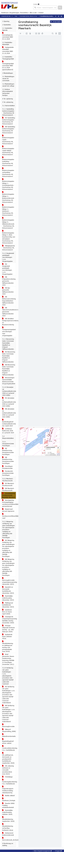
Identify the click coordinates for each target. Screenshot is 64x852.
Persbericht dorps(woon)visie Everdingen (8, 473)
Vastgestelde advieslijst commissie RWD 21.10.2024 (8, 50)
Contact (40, 12)
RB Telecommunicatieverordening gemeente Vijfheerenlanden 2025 (9, 311)
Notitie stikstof (10, 795)
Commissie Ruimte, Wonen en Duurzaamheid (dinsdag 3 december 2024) (38, 16)
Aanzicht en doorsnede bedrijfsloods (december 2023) (8, 590)
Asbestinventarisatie (9, 736)
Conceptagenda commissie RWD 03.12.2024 (7, 37)
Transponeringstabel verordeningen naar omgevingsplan (9, 332)
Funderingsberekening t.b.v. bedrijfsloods (9, 782)
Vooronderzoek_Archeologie (9, 840)
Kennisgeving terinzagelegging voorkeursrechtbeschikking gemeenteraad (9, 503)
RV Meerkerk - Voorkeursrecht (8, 484)
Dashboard (4, 12)
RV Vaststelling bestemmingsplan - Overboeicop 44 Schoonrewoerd (8, 121)
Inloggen (57, 851)
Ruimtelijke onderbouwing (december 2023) (8, 598)
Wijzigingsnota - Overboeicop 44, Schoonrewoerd (8, 248)
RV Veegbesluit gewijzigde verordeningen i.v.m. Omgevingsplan (7, 269)
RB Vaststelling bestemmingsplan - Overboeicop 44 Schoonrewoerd (8, 129)
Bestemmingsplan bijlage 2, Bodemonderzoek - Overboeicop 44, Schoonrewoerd (8, 198)
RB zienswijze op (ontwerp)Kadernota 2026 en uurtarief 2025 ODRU (9, 413)
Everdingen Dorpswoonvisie (7, 467)
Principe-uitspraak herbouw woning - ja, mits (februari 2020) (8, 628)
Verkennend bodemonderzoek (8, 834)
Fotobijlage (9, 777)
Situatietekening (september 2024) (8, 820)
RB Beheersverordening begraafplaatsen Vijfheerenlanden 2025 (9, 301)
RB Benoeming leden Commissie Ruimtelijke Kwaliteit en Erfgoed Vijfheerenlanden (8, 370)
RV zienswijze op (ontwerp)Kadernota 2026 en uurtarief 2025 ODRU (9, 402)
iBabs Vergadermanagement (42, 851)
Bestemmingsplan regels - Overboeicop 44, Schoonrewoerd (8, 140)
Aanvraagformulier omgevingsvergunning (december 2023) (9, 582)
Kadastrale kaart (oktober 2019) (7, 636)
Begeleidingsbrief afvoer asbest (8, 742)
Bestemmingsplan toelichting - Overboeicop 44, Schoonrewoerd (8, 162)
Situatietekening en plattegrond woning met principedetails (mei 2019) (7, 647)
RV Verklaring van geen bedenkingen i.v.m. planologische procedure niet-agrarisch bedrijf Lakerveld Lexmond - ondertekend (8, 694)
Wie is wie (33, 12)
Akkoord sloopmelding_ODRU (9, 730)
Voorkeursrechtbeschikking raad (9, 517)
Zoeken (35, 4)
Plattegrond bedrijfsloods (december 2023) (8, 605)
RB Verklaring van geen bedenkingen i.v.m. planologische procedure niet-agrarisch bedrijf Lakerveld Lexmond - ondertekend (8, 713)
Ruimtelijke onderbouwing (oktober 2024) (7, 812)
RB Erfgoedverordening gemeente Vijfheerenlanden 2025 (9, 281)
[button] (60, 8)
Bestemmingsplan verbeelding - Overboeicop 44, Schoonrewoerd (8, 173)
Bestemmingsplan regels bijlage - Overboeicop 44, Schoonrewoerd (8, 151)
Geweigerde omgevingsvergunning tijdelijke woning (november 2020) (9, 619)
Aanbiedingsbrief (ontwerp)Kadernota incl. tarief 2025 (9, 424)
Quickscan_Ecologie (8, 800)
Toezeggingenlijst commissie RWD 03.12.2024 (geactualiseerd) (8, 66)
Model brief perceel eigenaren (8, 510)
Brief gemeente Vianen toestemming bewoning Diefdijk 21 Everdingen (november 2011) (8, 659)
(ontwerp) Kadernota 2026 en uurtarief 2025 (8, 430)
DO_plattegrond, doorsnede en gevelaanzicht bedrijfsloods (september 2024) (8, 759)
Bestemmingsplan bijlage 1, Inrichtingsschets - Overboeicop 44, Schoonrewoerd (8, 185)
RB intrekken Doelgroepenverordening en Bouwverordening (9, 321)
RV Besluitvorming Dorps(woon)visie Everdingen (8, 451)
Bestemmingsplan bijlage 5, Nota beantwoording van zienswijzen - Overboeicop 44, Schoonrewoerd (8, 238)
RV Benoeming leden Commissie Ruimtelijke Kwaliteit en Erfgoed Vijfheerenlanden (8, 357)
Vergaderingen (14, 12)
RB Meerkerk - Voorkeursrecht (8, 489)
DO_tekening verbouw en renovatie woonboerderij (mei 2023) (8, 770)
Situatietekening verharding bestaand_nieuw (7, 828)
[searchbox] (45, 8)
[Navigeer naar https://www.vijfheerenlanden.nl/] (9, 6)
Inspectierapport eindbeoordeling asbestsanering (7, 790)
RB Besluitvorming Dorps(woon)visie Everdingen (8, 460)
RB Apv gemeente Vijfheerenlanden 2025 (8, 291)
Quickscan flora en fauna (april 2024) (7, 612)
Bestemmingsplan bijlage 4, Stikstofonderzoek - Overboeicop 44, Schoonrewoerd (8, 224)
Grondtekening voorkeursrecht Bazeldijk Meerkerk (8, 495)
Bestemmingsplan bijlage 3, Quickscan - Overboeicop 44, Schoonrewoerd (8, 211)
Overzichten (24, 12)
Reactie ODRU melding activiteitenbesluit (8, 805)
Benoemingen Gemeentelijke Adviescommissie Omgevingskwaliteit (8, 380)
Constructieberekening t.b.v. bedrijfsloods (9, 749)
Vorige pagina (56, 21)
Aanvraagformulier (8, 726)
